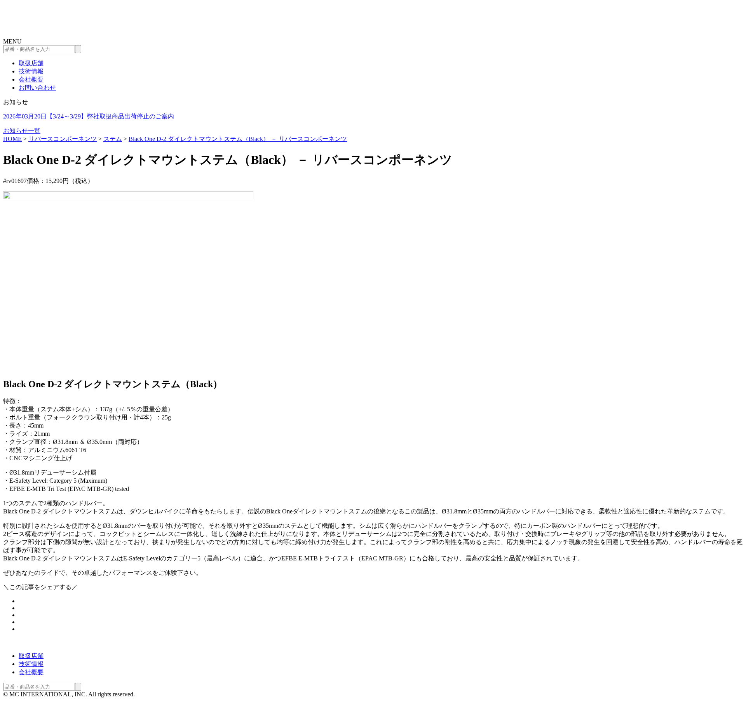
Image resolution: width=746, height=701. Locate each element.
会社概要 (31, 79)
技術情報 (31, 71)
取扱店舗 (31, 63)
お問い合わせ (37, 87)
